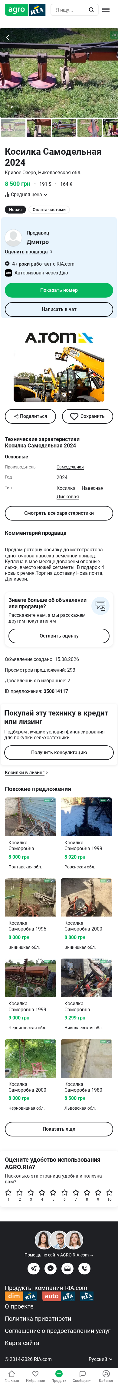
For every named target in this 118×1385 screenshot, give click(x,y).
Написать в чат (59, 309)
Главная (12, 1381)
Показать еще (59, 1129)
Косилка (66, 488)
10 (109, 1199)
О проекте (19, 1306)
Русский (98, 1359)
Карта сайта (22, 1343)
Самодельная (70, 467)
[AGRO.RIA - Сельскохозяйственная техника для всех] (28, 10)
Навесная (92, 488)
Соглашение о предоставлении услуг (57, 1330)
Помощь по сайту (59, 1255)
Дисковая (68, 497)
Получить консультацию (59, 752)
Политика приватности (38, 1318)
